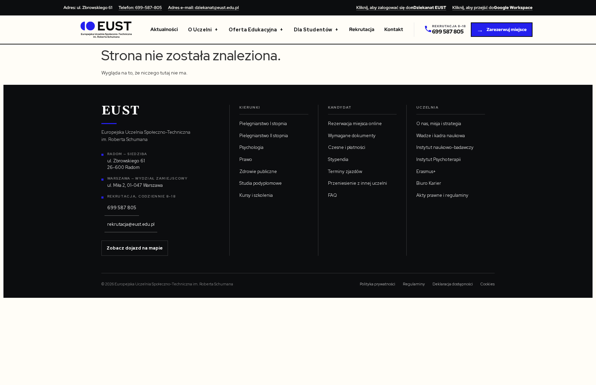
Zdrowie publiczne (258, 171)
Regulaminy (414, 284)
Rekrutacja (361, 30)
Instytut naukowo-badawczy (445, 147)
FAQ (332, 195)
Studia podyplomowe (260, 183)
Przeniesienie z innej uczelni (357, 183)
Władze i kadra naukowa (440, 136)
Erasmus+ (426, 171)
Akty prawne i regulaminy (442, 195)
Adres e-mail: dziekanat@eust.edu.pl (203, 7)
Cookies (487, 284)
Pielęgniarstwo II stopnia (263, 136)
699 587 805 (121, 208)
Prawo (245, 159)
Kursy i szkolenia (256, 195)
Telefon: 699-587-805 (140, 7)
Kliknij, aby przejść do (493, 7)
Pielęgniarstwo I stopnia (263, 123)
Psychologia (251, 147)
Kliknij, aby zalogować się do (401, 7)
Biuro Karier (428, 183)
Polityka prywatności (377, 284)
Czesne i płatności (346, 147)
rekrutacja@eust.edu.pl (131, 224)
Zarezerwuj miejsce (502, 30)
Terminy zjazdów (345, 171)
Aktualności (164, 30)
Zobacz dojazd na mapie (135, 248)
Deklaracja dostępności (453, 284)
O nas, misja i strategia (438, 123)
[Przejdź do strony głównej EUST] (106, 29)
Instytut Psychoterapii (438, 159)
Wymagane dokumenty (352, 136)
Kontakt (393, 30)
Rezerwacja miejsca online (355, 123)
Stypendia (338, 159)
